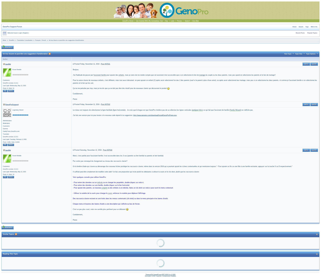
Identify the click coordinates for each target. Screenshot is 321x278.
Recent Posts (300, 33)
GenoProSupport (12, 105)
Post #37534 (107, 150)
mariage (202, 75)
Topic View (298, 54)
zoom (110, 193)
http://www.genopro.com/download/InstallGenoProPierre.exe (155, 115)
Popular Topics (312, 33)
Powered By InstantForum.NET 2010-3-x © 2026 (160, 274)
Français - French (40, 40)
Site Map (195, 21)
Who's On (314, 26)
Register (25, 33)
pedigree (195, 110)
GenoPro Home (128, 21)
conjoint (104, 188)
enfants (121, 75)
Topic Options (310, 54)
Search (187, 21)
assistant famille (100, 75)
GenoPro (11, 40)
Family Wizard (235, 110)
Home (294, 26)
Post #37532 (105, 104)
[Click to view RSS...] (49, 53)
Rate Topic (287, 54)
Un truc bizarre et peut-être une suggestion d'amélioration (66, 40)
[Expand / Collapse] (317, 234)
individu (100, 182)
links (200, 110)
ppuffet (8, 64)
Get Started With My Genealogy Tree (149, 21)
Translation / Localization (24, 40)
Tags (307, 26)
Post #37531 (105, 64)
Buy (166, 21)
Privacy (179, 21)
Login (172, 21)
